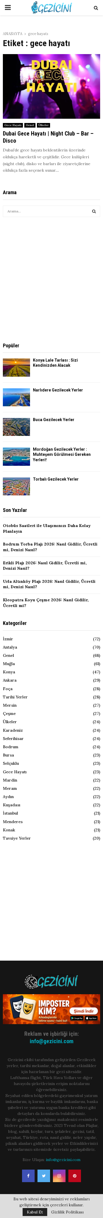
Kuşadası (11, 804)
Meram (10, 788)
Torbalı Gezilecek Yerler (56, 479)
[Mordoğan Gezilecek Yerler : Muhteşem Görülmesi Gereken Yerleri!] (16, 457)
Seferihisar (13, 738)
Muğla (9, 663)
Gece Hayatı (12, 125)
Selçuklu (11, 763)
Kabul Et (35, 1212)
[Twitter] (43, 1176)
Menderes (13, 821)
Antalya (10, 647)
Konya (9, 671)
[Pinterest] (74, 1176)
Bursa (8, 755)
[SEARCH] (94, 211)
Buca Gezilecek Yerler (53, 419)
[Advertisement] (51, 279)
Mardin (10, 780)
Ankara (10, 680)
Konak (9, 829)
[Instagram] (59, 1176)
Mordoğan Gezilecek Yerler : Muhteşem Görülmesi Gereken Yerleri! (62, 454)
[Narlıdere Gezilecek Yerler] (16, 397)
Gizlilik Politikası (67, 1212)
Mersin (10, 705)
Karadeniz (13, 730)
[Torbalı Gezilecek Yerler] (16, 486)
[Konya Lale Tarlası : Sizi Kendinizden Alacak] (16, 367)
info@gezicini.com (52, 1041)
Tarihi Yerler (15, 697)
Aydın (8, 796)
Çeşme (9, 713)
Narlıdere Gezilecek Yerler (58, 390)
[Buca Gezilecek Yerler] (16, 427)
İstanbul (10, 813)
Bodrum (10, 746)
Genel (30, 125)
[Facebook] (28, 1176)
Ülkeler (43, 125)
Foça (8, 688)
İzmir (8, 638)
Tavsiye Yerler (17, 838)
